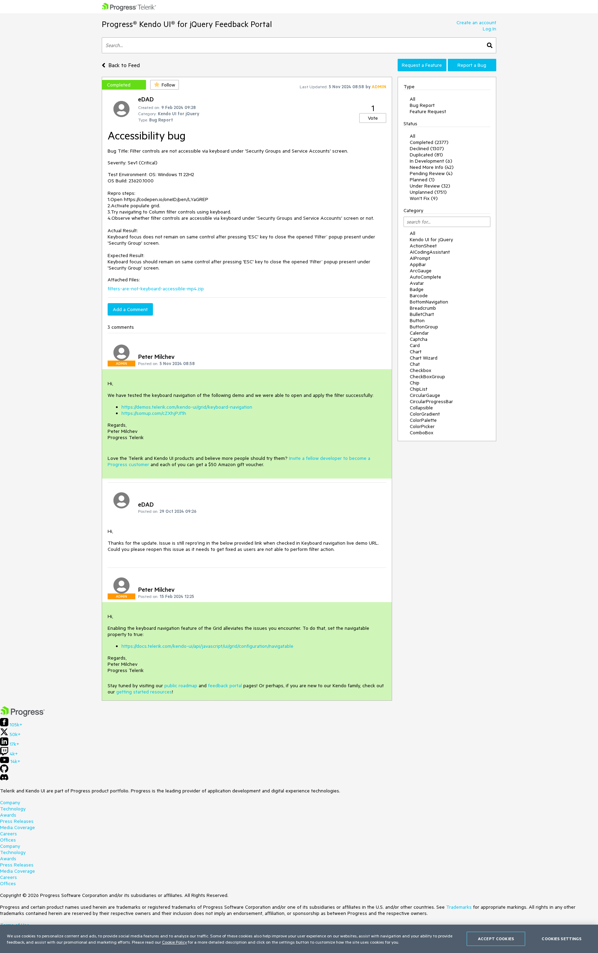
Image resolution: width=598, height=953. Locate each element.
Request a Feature (422, 65)
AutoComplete (425, 277)
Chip (414, 383)
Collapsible (421, 408)
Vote (373, 118)
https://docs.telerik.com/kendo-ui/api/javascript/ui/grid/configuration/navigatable (207, 646)
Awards (8, 815)
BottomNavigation (429, 302)
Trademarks (459, 907)
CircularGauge (425, 395)
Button (417, 320)
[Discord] (4, 779)
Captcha (418, 339)
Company (10, 802)
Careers (8, 834)
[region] (299, 939)
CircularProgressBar (431, 401)
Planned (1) (422, 179)
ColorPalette (423, 420)
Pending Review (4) (431, 173)
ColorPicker (422, 426)
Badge (417, 289)
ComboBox (421, 432)
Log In (489, 29)
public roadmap (180, 685)
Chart (416, 351)
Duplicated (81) (426, 155)
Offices (8, 840)
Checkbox (420, 370)
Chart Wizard (423, 358)
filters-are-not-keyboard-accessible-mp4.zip (156, 288)
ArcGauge (421, 270)
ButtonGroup (424, 327)
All (412, 99)
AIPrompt (420, 258)
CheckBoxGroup (427, 376)
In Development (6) (431, 161)
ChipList (418, 389)
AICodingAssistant (430, 252)
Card (415, 345)
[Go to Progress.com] (22, 715)
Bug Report (422, 105)
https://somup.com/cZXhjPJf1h (153, 413)
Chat (415, 364)
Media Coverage (17, 827)
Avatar (417, 283)
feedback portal (225, 685)
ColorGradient (425, 414)
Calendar (419, 333)
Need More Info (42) (432, 167)
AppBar (418, 264)
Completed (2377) (429, 142)
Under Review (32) (430, 186)
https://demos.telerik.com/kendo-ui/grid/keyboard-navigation (186, 407)
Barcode (419, 295)
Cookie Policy (174, 942)
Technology (13, 809)
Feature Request (428, 111)
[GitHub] (4, 771)
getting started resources (144, 692)
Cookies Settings (561, 938)
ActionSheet (423, 246)
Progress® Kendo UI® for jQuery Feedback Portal (187, 24)
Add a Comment (130, 309)
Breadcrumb (423, 308)
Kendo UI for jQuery (431, 239)
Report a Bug (471, 65)
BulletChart (422, 314)
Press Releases (17, 821)
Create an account (476, 22)
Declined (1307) (427, 148)
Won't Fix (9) (424, 198)
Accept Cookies (496, 938)
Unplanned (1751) (428, 192)
